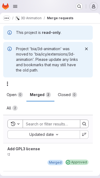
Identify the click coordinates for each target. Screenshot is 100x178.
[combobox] (43, 134)
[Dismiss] (86, 49)
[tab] (14, 94)
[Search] (84, 124)
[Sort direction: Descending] (84, 134)
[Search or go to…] (79, 6)
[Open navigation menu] (15, 6)
